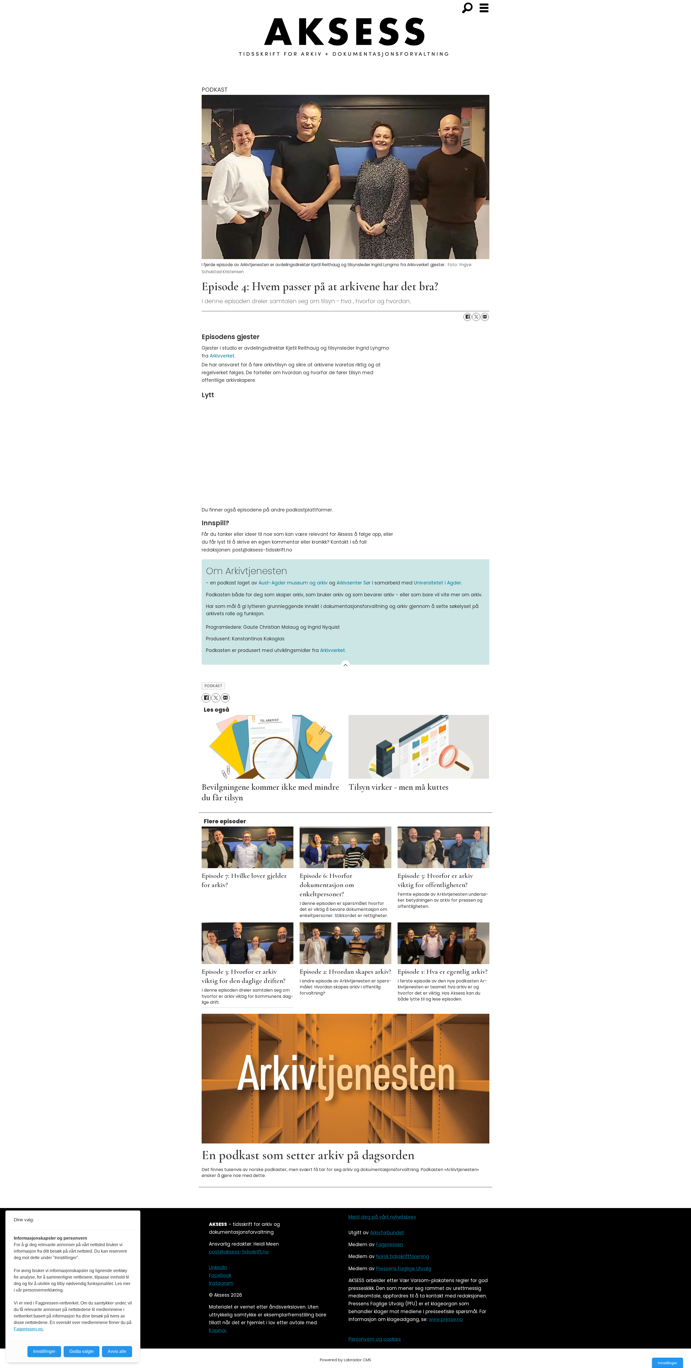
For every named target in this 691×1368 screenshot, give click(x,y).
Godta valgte (81, 1351)
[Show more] (345, 664)
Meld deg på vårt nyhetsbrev (382, 1217)
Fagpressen (389, 1244)
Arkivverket (222, 356)
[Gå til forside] (345, 40)
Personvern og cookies (374, 1339)
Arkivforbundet (387, 1232)
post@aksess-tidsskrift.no (239, 1252)
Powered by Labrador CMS (345, 1360)
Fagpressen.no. (29, 1329)
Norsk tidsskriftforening (402, 1256)
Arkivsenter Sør (354, 583)
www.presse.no (446, 1319)
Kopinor (217, 1330)
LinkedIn (218, 1267)
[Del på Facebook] (467, 317)
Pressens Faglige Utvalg (403, 1268)
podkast (213, 685)
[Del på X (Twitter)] (476, 317)
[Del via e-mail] (485, 317)
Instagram (221, 1283)
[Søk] (467, 8)
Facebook (220, 1275)
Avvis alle (117, 1351)
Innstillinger (667, 1363)
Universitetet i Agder (437, 583)
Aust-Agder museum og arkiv (294, 583)
